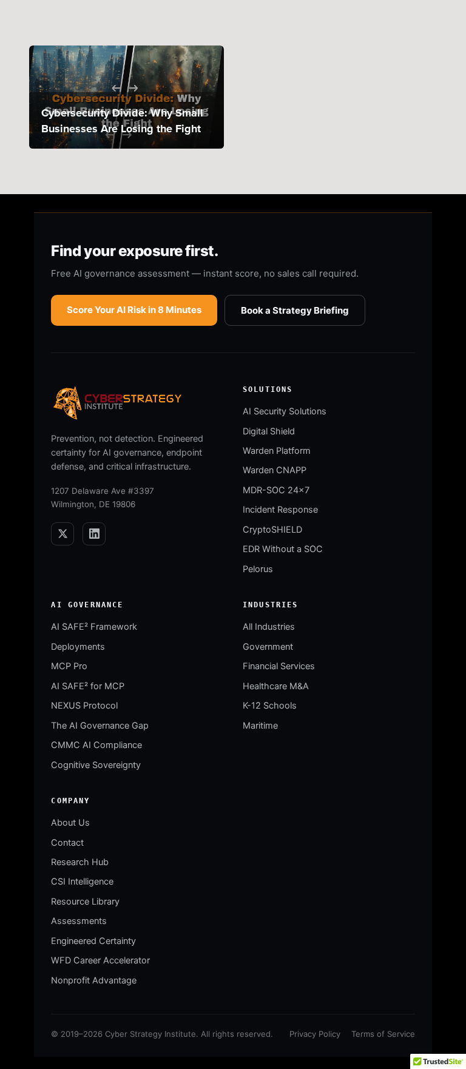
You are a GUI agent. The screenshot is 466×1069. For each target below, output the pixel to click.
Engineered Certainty (93, 941)
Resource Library (85, 901)
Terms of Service (383, 1034)
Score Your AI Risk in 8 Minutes (134, 309)
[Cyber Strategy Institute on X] (62, 533)
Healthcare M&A (276, 686)
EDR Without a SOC (283, 549)
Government (268, 646)
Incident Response (280, 509)
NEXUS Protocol (84, 705)
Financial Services (279, 666)
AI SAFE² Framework (94, 626)
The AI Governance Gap (100, 725)
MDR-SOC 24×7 (276, 490)
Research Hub (80, 862)
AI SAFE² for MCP (87, 686)
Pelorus (258, 569)
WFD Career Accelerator (100, 960)
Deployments (78, 646)
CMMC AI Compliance (96, 745)
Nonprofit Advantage (94, 980)
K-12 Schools (270, 705)
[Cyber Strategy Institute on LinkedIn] (94, 533)
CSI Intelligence (82, 881)
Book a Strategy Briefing (295, 310)
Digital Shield (269, 431)
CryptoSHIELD (272, 529)
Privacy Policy (314, 1034)
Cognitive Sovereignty (96, 765)
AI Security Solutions (284, 411)
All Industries (269, 626)
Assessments (79, 921)
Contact (67, 842)
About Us (70, 822)
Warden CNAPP (274, 470)
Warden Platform (277, 450)
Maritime (260, 725)
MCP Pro (69, 666)
